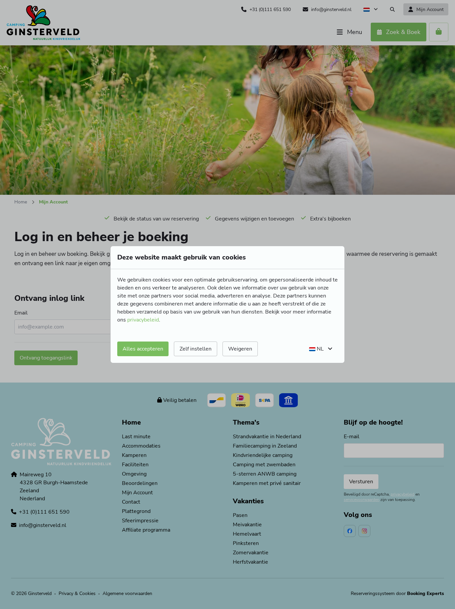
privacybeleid (143, 320)
